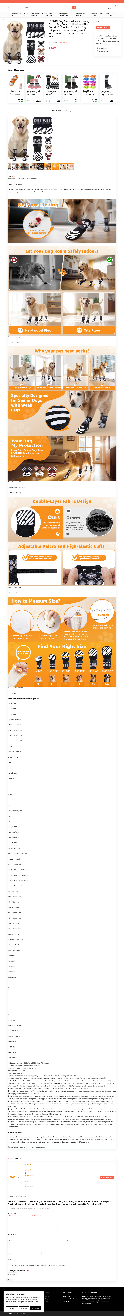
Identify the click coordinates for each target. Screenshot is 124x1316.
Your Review (12, 1234)
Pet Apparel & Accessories (64, 14)
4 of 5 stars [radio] (36, 1216)
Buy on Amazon (102, 28)
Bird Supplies (109, 14)
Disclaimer (66, 1301)
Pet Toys (24, 14)
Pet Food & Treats (14, 14)
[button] (4, 20)
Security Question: (18, 1271)
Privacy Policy (67, 1296)
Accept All (35, 1308)
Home (47, 1296)
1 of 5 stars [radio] (11, 1216)
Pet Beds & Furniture (49, 14)
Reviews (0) (68, 111)
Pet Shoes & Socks (65, 42)
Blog (46, 1299)
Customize (12, 1308)
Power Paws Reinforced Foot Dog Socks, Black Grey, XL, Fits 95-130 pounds (107, 94)
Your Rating (12, 1213)
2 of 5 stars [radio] (19, 1216)
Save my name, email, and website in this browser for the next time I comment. (38, 1265)
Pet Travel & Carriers (80, 14)
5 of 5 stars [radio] (44, 1216)
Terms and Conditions (70, 1299)
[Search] (74, 7)
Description (56, 111)
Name (10, 1253)
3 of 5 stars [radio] (28, 1216)
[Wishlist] (109, 6)
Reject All (24, 1308)
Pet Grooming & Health (35, 14)
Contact (47, 1301)
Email (10, 1259)
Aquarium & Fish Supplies (96, 14)
